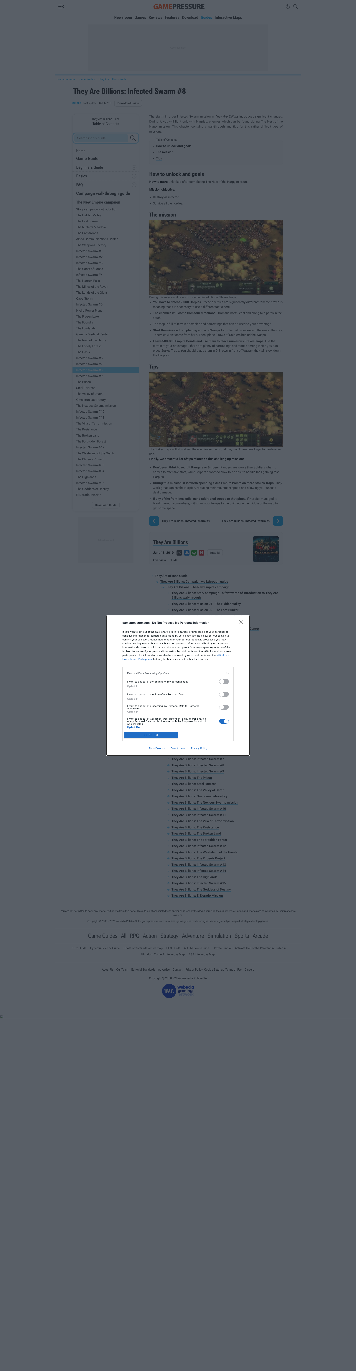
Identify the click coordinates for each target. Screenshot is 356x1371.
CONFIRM (151, 735)
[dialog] (178, 685)
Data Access (178, 748)
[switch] (224, 681)
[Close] (242, 623)
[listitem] (178, 673)
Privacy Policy (199, 748)
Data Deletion (157, 748)
